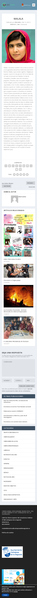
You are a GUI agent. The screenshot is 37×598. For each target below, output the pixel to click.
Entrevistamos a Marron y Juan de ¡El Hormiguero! (15, 416)
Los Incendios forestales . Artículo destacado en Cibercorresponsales (15, 310)
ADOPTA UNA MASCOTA (11, 432)
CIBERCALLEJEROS (9, 437)
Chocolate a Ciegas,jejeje (12, 280)
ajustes (15, 591)
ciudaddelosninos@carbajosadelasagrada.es (16, 528)
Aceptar (5, 595)
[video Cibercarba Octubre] (18, 235)
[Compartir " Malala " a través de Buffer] (27, 166)
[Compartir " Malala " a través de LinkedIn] (24, 166)
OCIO (5, 490)
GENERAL (6, 463)
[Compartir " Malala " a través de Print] (20, 169)
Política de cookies (7, 532)
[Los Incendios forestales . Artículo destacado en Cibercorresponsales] (18, 296)
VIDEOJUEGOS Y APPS (10, 499)
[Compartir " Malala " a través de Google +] (13, 166)
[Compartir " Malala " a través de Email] (16, 169)
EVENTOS (13, 24)
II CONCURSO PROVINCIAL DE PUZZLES (16, 341)
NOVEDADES (7, 481)
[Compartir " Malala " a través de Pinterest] (20, 166)
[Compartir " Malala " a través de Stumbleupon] (31, 166)
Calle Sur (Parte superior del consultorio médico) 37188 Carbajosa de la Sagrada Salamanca (17, 520)
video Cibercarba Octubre (12, 259)
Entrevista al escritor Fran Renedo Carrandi (17, 407)
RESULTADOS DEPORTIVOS (12, 495)
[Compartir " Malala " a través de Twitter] (9, 166)
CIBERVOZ (7, 450)
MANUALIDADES (8, 468)
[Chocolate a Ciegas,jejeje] (18, 271)
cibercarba (18, 22)
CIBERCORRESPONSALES (11, 446)
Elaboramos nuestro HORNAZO (13, 411)
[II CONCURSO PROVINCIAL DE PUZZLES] (18, 327)
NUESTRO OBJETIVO (10, 486)
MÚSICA (6, 472)
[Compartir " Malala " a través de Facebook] (6, 166)
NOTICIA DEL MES (9, 477)
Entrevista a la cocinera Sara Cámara (15, 422)
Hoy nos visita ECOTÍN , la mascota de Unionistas (16, 401)
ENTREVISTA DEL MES (10, 455)
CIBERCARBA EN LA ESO (11, 441)
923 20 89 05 (5, 524)
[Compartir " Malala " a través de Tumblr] (16, 166)
